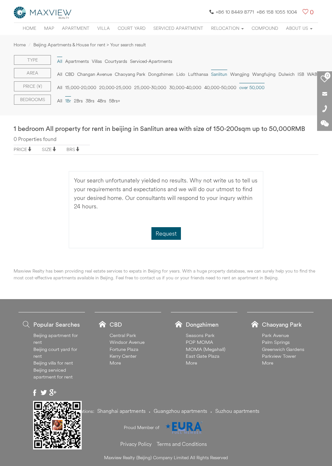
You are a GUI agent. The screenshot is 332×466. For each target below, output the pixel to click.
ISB (301, 74)
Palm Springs (276, 342)
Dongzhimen (160, 74)
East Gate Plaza (202, 356)
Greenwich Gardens (283, 349)
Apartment (75, 28)
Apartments (77, 61)
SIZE (47, 149)
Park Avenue (275, 335)
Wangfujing (264, 74)
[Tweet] (43, 392)
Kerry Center (123, 356)
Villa (103, 28)
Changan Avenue (94, 74)
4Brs (101, 101)
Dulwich (287, 74)
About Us (297, 28)
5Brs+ (114, 101)
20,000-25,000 (115, 87)
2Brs (78, 101)
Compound (265, 28)
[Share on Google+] (52, 392)
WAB (312, 74)
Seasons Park (200, 335)
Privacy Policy (136, 444)
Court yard (132, 28)
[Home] (43, 12)
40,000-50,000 (220, 87)
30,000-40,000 (185, 87)
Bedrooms (32, 99)
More (115, 363)
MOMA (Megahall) (205, 349)
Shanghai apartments (121, 411)
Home (29, 28)
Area (32, 73)
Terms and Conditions (182, 444)
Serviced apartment (178, 28)
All (59, 74)
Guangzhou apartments (180, 411)
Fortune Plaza (124, 349)
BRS (70, 149)
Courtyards (116, 61)
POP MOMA (199, 342)
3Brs (90, 101)
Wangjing (239, 74)
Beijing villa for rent (53, 363)
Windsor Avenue (127, 342)
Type (32, 60)
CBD (69, 74)
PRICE (20, 149)
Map (49, 28)
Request (166, 233)
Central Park (123, 335)
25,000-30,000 (150, 87)
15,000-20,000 (80, 87)
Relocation (226, 28)
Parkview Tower (279, 356)
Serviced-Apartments (151, 61)
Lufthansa (198, 74)
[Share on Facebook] (34, 392)
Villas (97, 61)
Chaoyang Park (130, 74)
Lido (180, 74)
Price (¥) (32, 86)
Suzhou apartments (237, 411)
